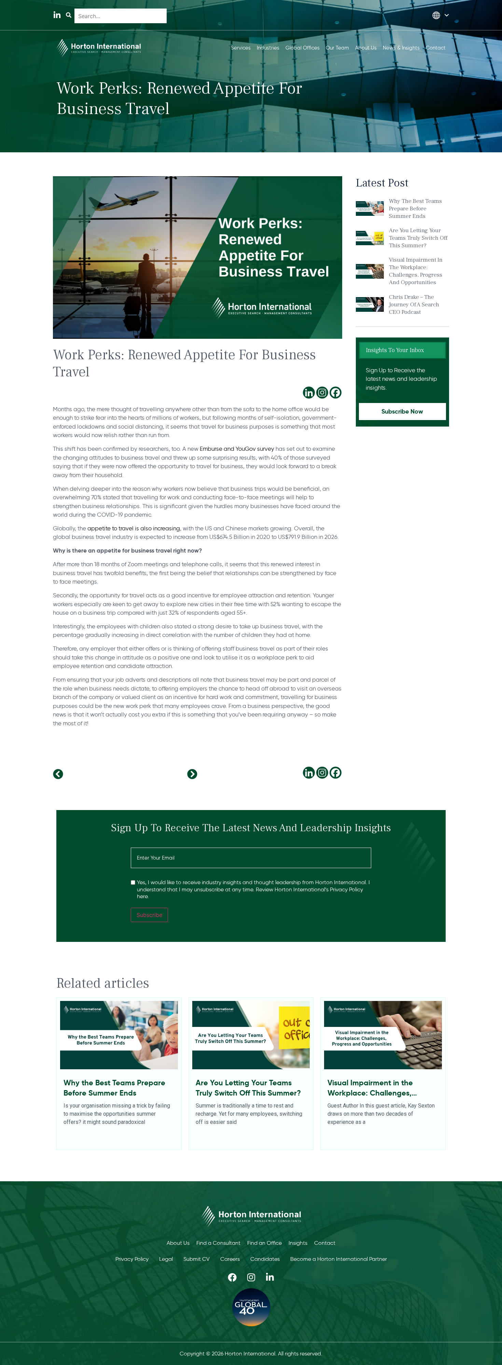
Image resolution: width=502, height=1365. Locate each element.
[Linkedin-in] (57, 15)
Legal (166, 1259)
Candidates (265, 1259)
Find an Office (264, 1243)
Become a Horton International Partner (338, 1259)
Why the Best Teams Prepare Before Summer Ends (415, 208)
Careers (230, 1259)
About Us (178, 1243)
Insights (298, 1243)
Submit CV (196, 1259)
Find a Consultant (218, 1243)
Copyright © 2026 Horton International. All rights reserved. (251, 1353)
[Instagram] (322, 393)
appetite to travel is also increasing (133, 528)
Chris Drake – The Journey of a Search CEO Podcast (414, 304)
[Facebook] (335, 393)
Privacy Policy (132, 1259)
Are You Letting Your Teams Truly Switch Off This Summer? (418, 238)
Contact (324, 1243)
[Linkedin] (309, 393)
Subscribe (149, 914)
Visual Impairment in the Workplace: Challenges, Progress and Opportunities (416, 271)
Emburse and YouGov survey (237, 448)
